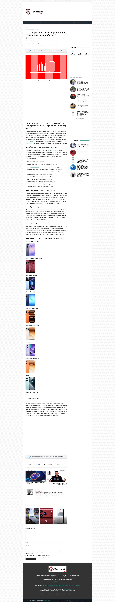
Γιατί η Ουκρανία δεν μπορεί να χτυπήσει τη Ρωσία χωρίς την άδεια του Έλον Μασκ (32, 521)
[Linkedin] (87, 1)
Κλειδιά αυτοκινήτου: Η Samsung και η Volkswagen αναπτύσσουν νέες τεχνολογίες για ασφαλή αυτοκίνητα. (83, 113)
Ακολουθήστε (79, 50)
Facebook (46, 593)
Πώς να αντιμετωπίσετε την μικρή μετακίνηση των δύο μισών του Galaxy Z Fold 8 (83, 89)
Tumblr (61, 593)
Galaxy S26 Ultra (35, 167)
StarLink (32, 519)
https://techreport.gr (38, 491)
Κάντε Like (73, 50)
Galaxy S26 (32, 141)
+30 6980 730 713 (58, 582)
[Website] (46, 499)
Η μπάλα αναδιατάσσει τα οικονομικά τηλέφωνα (82, 106)
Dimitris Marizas (31, 38)
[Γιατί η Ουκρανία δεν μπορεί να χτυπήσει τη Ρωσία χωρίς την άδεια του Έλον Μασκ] (32, 516)
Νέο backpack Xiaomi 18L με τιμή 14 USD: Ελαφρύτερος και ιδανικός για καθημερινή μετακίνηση (83, 175)
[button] (88, 22)
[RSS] (41, 499)
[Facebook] (86, 1)
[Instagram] (37, 499)
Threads (72, 593)
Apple (46, 520)
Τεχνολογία (36, 29)
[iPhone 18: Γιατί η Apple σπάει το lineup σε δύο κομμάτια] (46, 516)
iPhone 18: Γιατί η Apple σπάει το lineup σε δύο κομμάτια (82, 153)
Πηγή (27, 394)
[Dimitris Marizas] (26, 38)
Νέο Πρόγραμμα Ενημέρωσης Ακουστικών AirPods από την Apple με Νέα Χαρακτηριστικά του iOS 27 (82, 167)
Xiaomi (51, 150)
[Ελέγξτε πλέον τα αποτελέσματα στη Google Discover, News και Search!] (73, 82)
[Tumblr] (57, 594)
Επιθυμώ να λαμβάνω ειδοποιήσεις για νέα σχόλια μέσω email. (38, 555)
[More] (62, 46)
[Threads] (48, 499)
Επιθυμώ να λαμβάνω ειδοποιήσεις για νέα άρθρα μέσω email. (38, 557)
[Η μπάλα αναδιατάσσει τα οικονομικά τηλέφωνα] (73, 106)
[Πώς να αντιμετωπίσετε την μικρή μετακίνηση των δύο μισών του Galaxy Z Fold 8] (73, 89)
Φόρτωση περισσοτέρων (79, 118)
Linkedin (53, 593)
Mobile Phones (29, 29)
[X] (88, 1)
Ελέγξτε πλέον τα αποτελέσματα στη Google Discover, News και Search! (83, 82)
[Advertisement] (67, 11)
